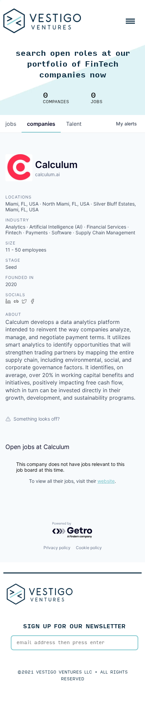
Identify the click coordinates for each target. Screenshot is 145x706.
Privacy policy (57, 547)
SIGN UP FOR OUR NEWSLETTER (74, 626)
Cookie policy (89, 547)
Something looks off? (36, 419)
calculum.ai (47, 174)
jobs (10, 123)
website (106, 481)
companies (41, 123)
